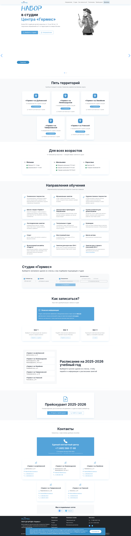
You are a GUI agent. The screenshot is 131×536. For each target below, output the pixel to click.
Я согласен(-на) (95, 531)
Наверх (107, 533)
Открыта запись (87, 278)
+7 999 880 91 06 (88, 473)
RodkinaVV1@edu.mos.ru (60, 472)
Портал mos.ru (69, 522)
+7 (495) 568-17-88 (95, 520)
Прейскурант (99, 2)
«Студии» (76, 316)
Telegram (69, 510)
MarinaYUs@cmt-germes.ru (31, 471)
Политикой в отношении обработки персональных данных (55, 533)
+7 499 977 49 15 (44, 497)
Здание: (41, 278)
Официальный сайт (70, 520)
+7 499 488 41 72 (29, 475)
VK (61, 510)
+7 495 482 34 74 (88, 475)
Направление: (63, 278)
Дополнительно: (84, 276)
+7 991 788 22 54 (74, 497)
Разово (96, 278)
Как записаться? (82, 2)
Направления (68, 2)
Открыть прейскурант (58, 413)
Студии (75, 2)
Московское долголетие (72, 525)
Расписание (91, 2)
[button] (2, 55)
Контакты (106, 2)
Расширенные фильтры (94, 281)
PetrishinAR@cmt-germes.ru (90, 471)
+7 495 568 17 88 (59, 474)
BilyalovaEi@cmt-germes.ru (76, 493)
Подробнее (23, 62)
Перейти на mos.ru (65, 337)
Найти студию (77, 413)
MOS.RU (79, 313)
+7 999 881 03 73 (29, 473)
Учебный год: (28, 278)
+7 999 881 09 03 (44, 495)
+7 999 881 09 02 (74, 495)
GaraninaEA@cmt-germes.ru (46, 493)
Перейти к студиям (36, 337)
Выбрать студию (30, 32)
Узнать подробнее (90, 252)
